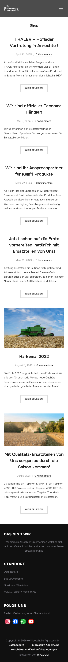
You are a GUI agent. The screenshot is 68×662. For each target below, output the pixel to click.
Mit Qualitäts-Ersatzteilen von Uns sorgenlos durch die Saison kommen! (34, 461)
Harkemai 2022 (34, 356)
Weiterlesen (34, 88)
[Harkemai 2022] (34, 310)
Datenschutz (16, 644)
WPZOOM (43, 654)
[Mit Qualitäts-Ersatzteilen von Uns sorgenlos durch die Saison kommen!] (34, 415)
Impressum (38, 644)
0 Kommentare (44, 54)
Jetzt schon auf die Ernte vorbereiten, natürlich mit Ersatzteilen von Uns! (34, 245)
